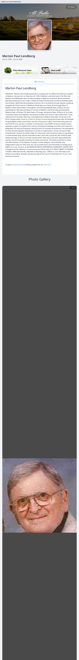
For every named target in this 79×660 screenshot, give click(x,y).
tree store (47, 165)
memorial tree (18, 165)
